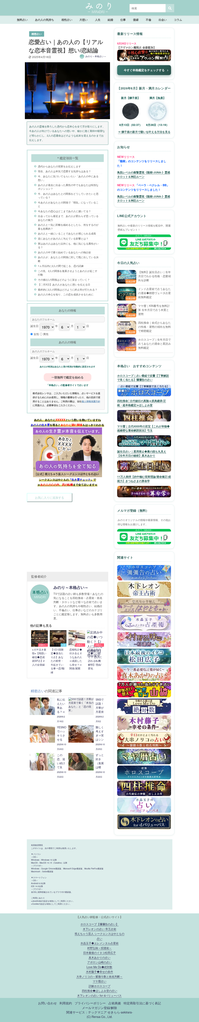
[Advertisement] (67, 533)
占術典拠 (114, 1003)
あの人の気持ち (44, 20)
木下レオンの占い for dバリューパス (99, 995)
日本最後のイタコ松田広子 (99, 952)
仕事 (123, 20)
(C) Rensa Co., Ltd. (100, 1016)
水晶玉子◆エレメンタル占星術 (99, 943)
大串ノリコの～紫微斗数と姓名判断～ (99, 976)
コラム (178, 20)
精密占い (36, 34)
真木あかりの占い (99, 957)
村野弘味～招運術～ (99, 948)
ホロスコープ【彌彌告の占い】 (99, 924)
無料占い (22, 20)
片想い (83, 20)
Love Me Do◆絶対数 (99, 967)
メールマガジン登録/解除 (99, 1008)
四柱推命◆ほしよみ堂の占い (99, 990)
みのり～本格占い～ (95, 56)
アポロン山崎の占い (99, 962)
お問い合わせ (47, 1003)
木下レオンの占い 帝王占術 (99, 929)
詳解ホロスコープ (99, 986)
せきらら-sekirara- (120, 1012)
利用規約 (65, 1003)
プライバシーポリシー (90, 1003)
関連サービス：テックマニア (86, 1012)
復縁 (136, 20)
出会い (163, 20)
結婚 (110, 20)
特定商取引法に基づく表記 (142, 1003)
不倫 (148, 20)
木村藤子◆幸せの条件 (99, 971)
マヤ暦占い (99, 981)
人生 (97, 20)
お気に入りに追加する (49, 497)
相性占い (66, 20)
